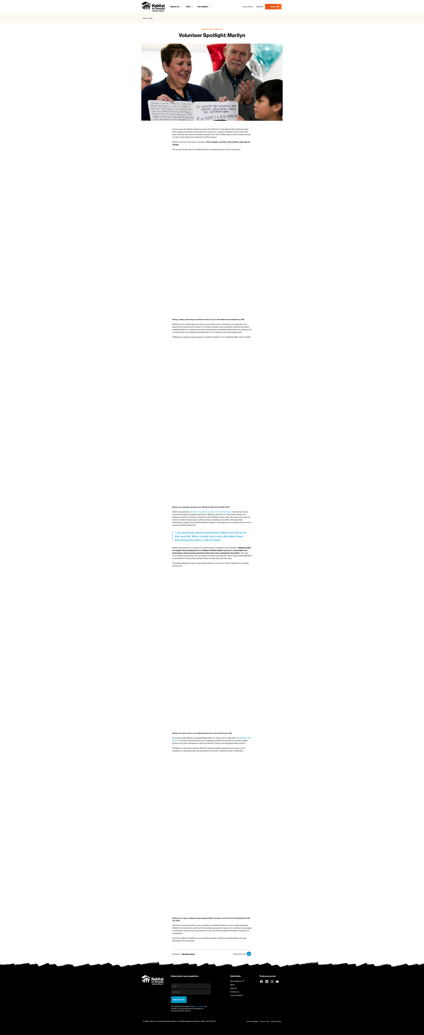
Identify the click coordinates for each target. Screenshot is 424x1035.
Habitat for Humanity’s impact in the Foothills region (210, 512)
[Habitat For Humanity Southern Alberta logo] (152, 980)
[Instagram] (272, 981)
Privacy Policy (276, 1021)
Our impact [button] (202, 6)
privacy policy (199, 1006)
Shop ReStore (236, 981)
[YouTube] (277, 981)
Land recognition (252, 1021)
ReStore (259, 7)
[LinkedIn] (267, 981)
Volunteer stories (188, 954)
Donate (273, 7)
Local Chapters (236, 995)
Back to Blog (147, 18)
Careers (233, 988)
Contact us (234, 992)
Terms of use (264, 1021)
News (232, 985)
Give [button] (188, 6)
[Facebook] (261, 981)
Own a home (247, 7)
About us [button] (174, 6)
